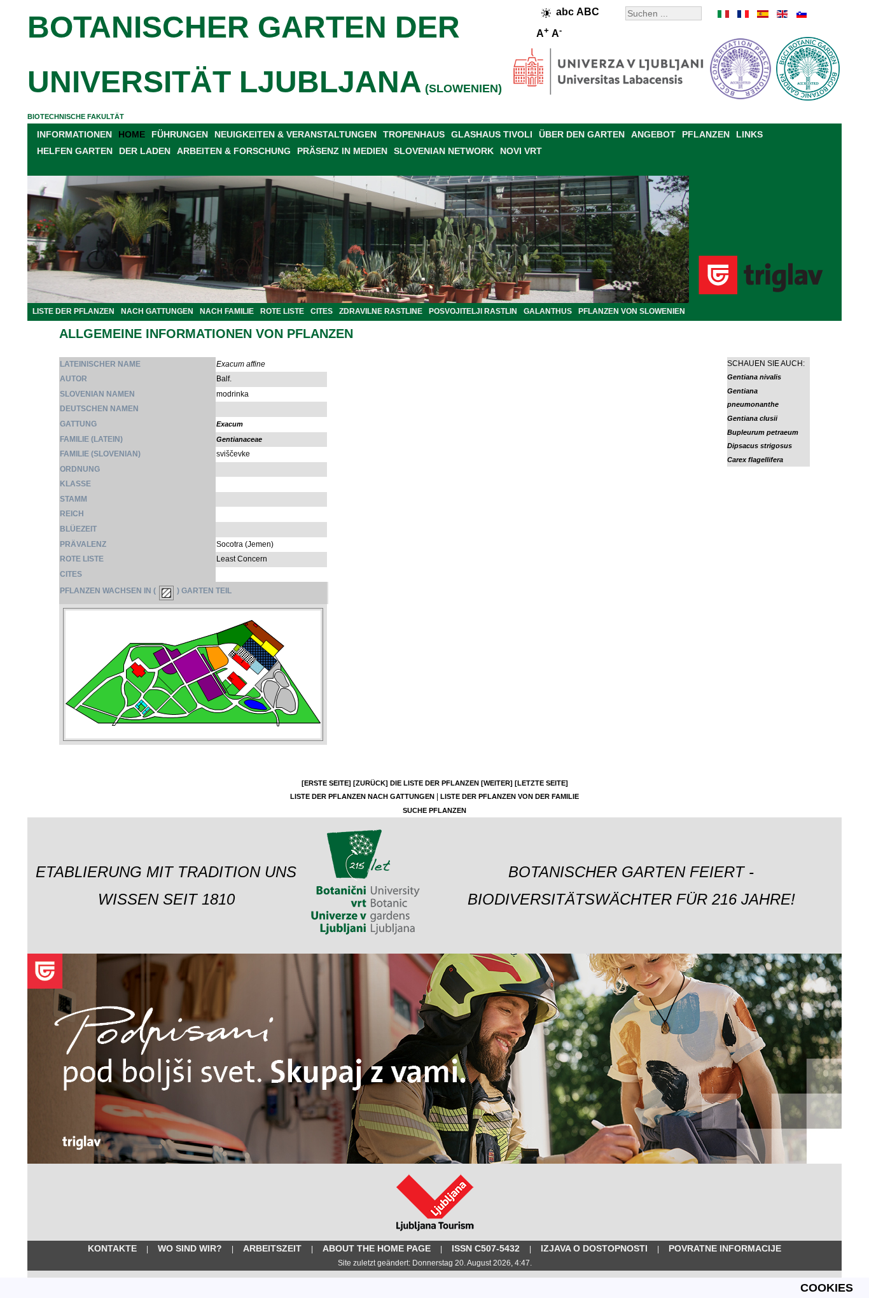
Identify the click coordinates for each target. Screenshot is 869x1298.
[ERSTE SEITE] (326, 783)
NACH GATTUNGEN (157, 311)
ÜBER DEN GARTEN (582, 134)
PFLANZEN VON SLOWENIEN (631, 311)
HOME (131, 134)
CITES (321, 311)
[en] (781, 14)
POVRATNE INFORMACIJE (725, 1248)
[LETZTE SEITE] (541, 783)
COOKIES (826, 1287)
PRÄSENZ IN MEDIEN (342, 151)
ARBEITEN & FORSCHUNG (234, 151)
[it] (724, 14)
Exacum (229, 424)
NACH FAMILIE (227, 311)
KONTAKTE (112, 1248)
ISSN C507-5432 (486, 1248)
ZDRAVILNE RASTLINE (380, 311)
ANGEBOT (653, 134)
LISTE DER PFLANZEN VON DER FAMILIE (509, 796)
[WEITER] (497, 783)
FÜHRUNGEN (179, 134)
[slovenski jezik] (800, 14)
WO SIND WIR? (190, 1248)
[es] (762, 14)
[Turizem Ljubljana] (434, 1234)
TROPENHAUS (414, 134)
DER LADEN (144, 151)
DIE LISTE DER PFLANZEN (434, 783)
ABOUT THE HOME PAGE (377, 1248)
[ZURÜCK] (370, 783)
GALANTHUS (548, 311)
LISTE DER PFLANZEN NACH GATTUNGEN (362, 796)
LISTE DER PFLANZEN (73, 311)
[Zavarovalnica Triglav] (434, 1161)
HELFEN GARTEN (75, 151)
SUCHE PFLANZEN (434, 810)
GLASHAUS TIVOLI (491, 134)
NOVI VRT (521, 151)
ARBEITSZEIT (272, 1248)
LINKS (749, 134)
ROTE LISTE (282, 311)
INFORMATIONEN (74, 134)
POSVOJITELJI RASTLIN (473, 311)
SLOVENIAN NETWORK (444, 151)
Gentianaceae (239, 439)
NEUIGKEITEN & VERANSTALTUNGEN (295, 134)
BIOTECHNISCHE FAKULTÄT (75, 116)
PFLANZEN (706, 134)
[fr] (743, 14)
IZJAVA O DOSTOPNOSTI (594, 1248)
